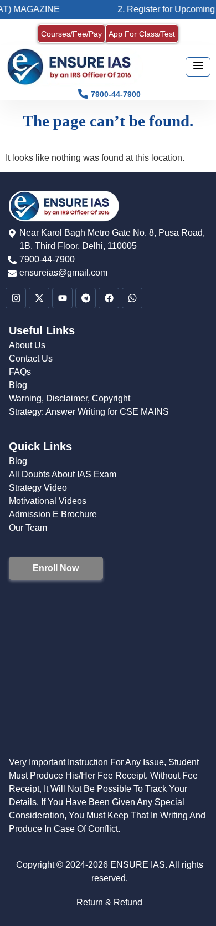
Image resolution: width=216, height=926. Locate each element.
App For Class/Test (142, 33)
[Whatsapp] (132, 298)
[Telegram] (85, 298)
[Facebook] (109, 298)
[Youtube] (62, 298)
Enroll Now (56, 568)
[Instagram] (16, 298)
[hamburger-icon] (198, 67)
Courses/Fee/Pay (71, 33)
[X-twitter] (39, 298)
